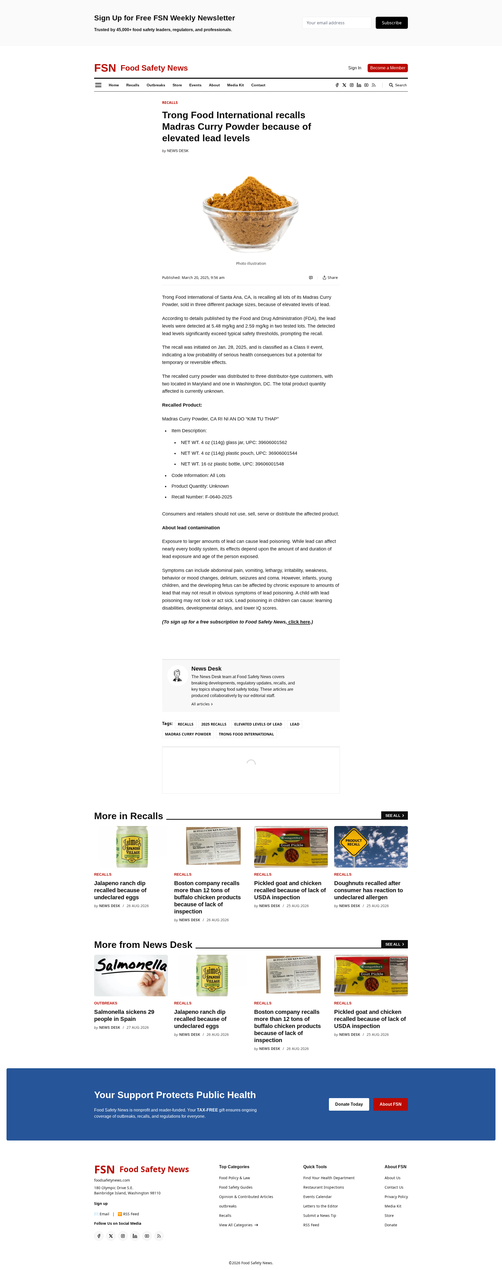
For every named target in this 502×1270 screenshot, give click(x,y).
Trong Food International (246, 734)
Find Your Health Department (329, 1177)
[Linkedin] (359, 85)
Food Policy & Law (234, 1177)
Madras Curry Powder (188, 734)
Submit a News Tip (319, 1215)
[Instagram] (351, 85)
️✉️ (101, 1213)
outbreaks (105, 1003)
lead (294, 724)
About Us (393, 1177)
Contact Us (394, 1187)
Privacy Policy (396, 1196)
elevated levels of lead (258, 724)
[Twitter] (344, 85)
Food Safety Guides (236, 1187)
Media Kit (393, 1206)
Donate (391, 1224)
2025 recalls (213, 724)
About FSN (391, 1104)
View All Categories (236, 1224)
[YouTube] (366, 85)
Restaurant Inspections (323, 1187)
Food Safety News (256, 1262)
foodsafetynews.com (112, 1180)
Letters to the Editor (320, 1206)
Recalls (170, 102)
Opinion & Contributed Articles (246, 1196)
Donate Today (349, 1104)
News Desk (178, 151)
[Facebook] (337, 85)
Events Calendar (317, 1196)
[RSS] (373, 85)
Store (389, 1215)
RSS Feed (311, 1224)
